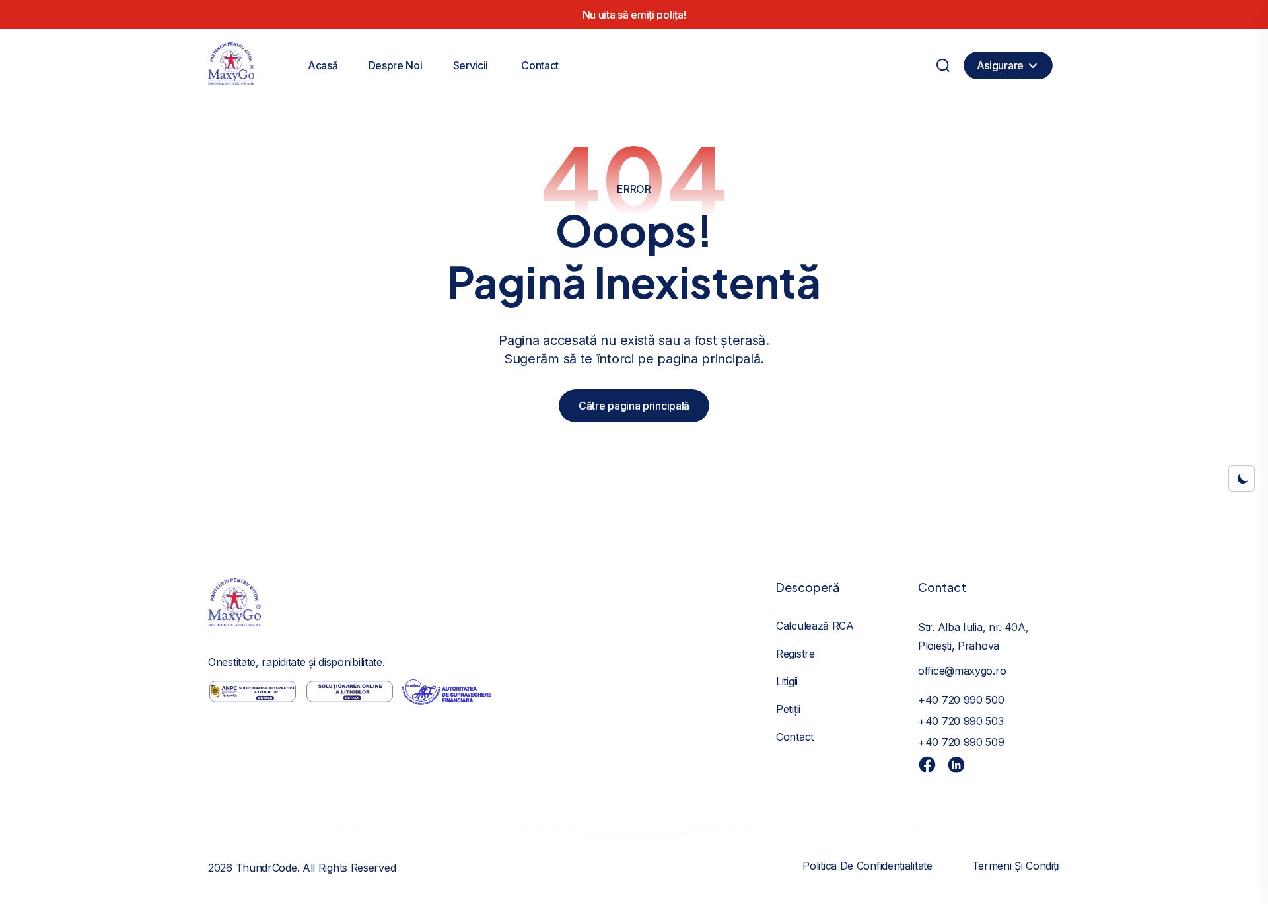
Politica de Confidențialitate (867, 865)
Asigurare (1000, 65)
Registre (795, 653)
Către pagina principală (634, 405)
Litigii (787, 681)
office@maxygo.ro (962, 670)
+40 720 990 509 (961, 742)
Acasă (323, 65)
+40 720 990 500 (961, 699)
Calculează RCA (815, 625)
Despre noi (396, 65)
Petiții (788, 709)
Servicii (471, 65)
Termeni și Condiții (1016, 865)
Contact (540, 65)
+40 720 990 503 (961, 721)
